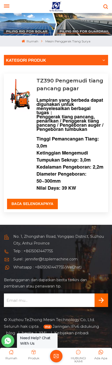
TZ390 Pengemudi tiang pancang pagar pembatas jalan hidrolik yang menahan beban (69, 85)
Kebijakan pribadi (71, 332)
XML (44, 332)
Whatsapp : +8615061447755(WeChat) (47, 267)
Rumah (32, 41)
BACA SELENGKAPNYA (32, 203)
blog (11, 332)
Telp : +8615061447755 (33, 251)
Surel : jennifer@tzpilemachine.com (45, 259)
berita (27, 332)
